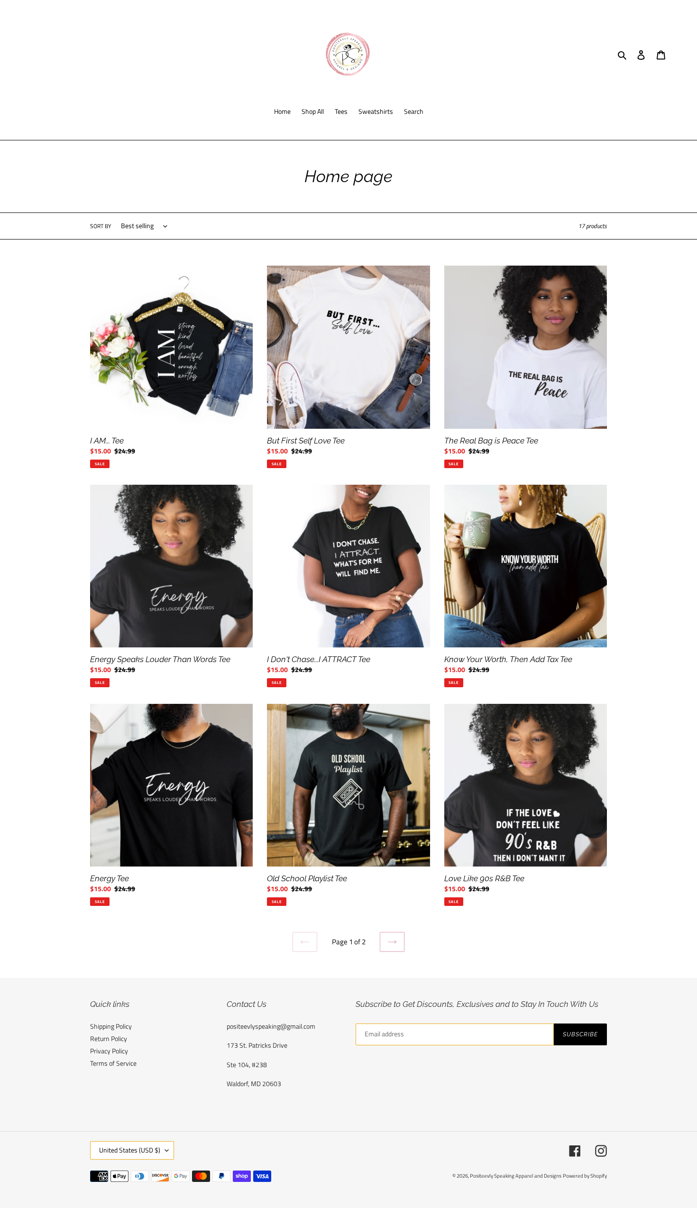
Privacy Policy (109, 1051)
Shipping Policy (111, 1026)
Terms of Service (113, 1063)
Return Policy (108, 1038)
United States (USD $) (129, 1150)
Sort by (100, 226)
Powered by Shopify (585, 1176)
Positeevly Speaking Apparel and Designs (515, 1176)
